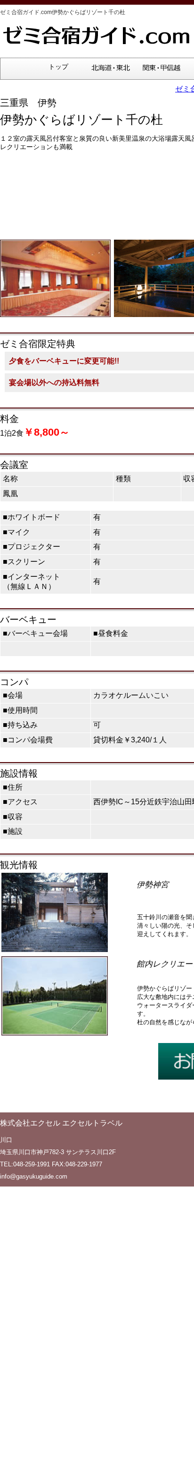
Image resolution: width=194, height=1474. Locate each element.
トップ (58, 66)
